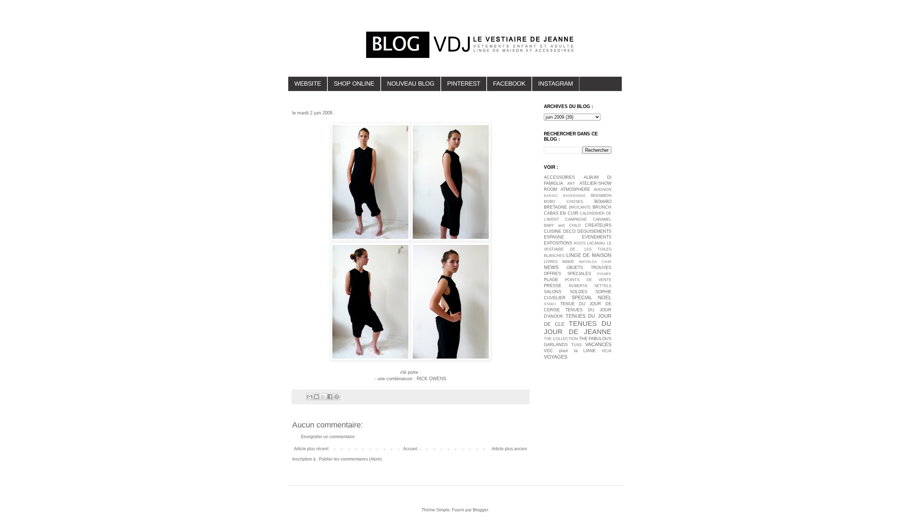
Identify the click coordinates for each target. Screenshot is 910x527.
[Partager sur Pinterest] (336, 396)
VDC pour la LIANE (570, 350)
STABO (550, 304)
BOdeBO (602, 201)
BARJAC (551, 196)
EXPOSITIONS (558, 243)
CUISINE (552, 231)
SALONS (552, 291)
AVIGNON (602, 189)
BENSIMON (601, 195)
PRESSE (552, 285)
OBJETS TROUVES (589, 267)
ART (571, 183)
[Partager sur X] (323, 396)
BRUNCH (602, 207)
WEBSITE (307, 83)
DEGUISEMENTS (594, 231)
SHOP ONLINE (354, 83)
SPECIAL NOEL (592, 297)
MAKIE (568, 261)
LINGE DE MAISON (588, 255)
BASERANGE (574, 196)
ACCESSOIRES (559, 177)
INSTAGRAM (555, 83)
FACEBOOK (509, 83)
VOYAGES (555, 357)
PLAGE (551, 279)
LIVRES (550, 261)
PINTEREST (463, 83)
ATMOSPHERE (575, 189)
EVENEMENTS (596, 237)
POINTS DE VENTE (588, 280)
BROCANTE (580, 207)
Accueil (410, 448)
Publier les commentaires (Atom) (350, 459)
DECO (569, 231)
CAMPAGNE (576, 219)
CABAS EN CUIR (561, 213)
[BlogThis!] (316, 396)
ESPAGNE (554, 237)
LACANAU (596, 243)
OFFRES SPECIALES (567, 273)
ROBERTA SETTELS (590, 286)
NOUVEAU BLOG (410, 83)
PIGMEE (604, 274)
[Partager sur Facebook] (329, 396)
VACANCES (598, 344)
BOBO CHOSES (563, 201)
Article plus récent (311, 448)
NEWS (551, 267)
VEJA (606, 351)
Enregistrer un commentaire (328, 436)
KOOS (579, 243)
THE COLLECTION (561, 339)
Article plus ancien (509, 448)
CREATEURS (598, 225)
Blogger (480, 509)
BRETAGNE (555, 207)
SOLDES (578, 291)
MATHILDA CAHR (595, 262)
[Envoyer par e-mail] (309, 396)
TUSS (576, 345)
